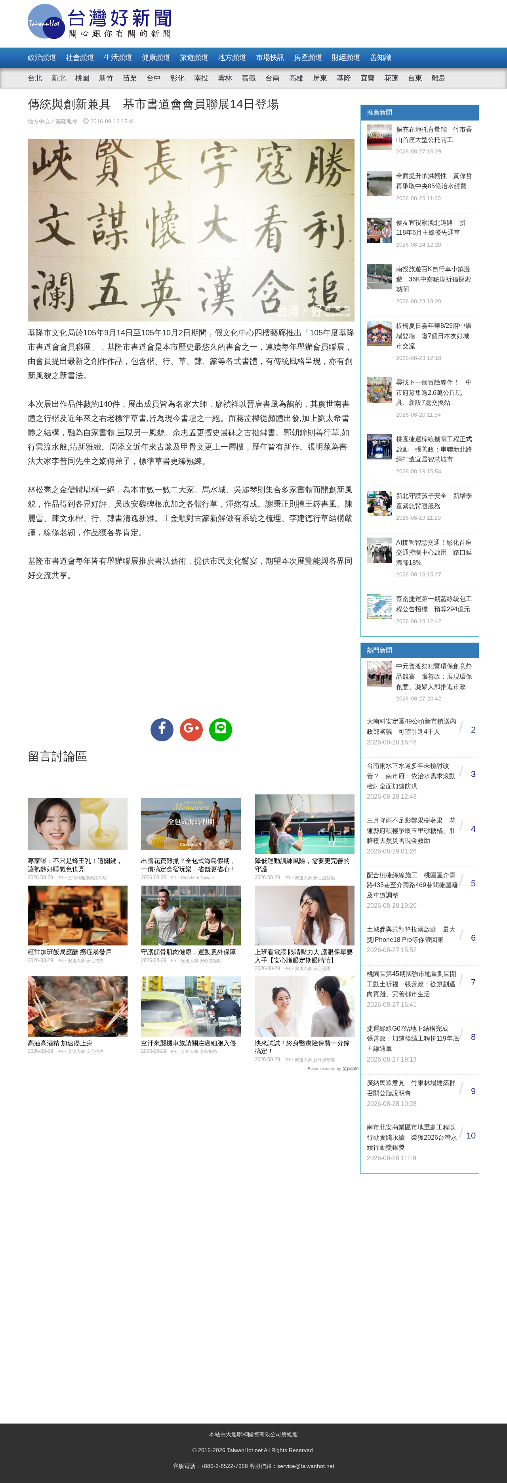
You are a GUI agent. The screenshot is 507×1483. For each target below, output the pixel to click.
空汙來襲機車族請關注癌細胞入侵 (188, 1043)
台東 (415, 78)
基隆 (344, 78)
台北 (35, 78)
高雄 (296, 78)
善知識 (380, 57)
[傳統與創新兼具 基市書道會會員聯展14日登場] (162, 730)
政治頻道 (42, 57)
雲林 (225, 78)
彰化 (177, 78)
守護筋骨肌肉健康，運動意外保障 (188, 952)
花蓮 (391, 78)
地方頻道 (232, 57)
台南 (272, 78)
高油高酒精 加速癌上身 (60, 1043)
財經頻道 (346, 57)
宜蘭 (367, 78)
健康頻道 (156, 57)
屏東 (320, 78)
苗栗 (130, 78)
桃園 (82, 78)
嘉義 (249, 78)
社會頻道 (80, 57)
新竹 (106, 78)
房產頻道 (308, 57)
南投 (201, 78)
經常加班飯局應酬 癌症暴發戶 (70, 952)
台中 (154, 78)
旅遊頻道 (194, 57)
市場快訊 (270, 57)
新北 (58, 78)
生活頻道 (118, 57)
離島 (439, 78)
